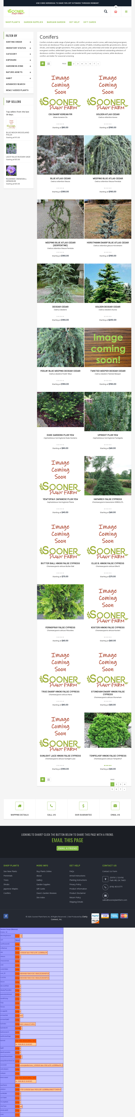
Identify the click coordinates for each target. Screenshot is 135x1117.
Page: (64, 64)
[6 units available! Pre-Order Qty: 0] (60, 479)
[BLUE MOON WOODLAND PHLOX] (10, 124)
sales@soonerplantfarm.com (114, 900)
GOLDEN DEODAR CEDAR (107, 307)
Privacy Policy (75, 884)
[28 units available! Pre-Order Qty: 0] (108, 94)
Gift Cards (41, 888)
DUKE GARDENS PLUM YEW (60, 435)
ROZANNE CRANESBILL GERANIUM (16, 180)
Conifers (7, 893)
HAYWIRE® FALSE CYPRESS (108, 499)
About (39, 875)
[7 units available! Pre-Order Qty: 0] (60, 602)
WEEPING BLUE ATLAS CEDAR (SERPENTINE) (60, 244)
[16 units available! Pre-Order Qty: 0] (108, 223)
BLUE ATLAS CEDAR (60, 178)
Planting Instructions (78, 880)
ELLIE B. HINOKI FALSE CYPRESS (107, 563)
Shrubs (6, 884)
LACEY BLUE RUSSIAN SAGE (18, 157)
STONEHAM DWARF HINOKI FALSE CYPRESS (108, 693)
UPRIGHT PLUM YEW (108, 435)
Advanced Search (15, 84)
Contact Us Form (109, 871)
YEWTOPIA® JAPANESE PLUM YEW (60, 499)
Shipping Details (76, 902)
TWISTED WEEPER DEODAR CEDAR (108, 371)
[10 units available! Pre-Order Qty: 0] (108, 479)
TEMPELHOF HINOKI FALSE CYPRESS (107, 756)
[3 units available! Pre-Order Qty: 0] (108, 730)
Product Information (78, 888)
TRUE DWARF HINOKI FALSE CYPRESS (60, 691)
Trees (6, 880)
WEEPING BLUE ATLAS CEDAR (108, 178)
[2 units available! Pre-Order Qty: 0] (108, 287)
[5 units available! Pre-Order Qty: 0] (108, 415)
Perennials (8, 875)
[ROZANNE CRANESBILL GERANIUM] (10, 170)
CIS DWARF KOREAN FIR (60, 114)
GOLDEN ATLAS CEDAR (108, 114)
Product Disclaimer (77, 893)
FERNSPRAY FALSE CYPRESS (60, 627)
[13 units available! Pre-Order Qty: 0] (108, 163)
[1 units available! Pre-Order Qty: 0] (60, 94)
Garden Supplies (43, 884)
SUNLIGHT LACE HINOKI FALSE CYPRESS (60, 756)
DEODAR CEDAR (60, 307)
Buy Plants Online (44, 871)
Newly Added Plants (17, 90)
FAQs (71, 871)
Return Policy (75, 897)
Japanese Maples (11, 888)
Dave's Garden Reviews (47, 893)
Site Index (41, 897)
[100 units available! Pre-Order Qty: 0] (60, 409)
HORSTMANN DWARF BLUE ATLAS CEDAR (108, 242)
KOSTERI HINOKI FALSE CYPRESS (108, 627)
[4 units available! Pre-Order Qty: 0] (60, 223)
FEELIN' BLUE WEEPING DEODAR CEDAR (60, 371)
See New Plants (10, 871)
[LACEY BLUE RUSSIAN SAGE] (10, 148)
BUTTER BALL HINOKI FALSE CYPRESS (60, 563)
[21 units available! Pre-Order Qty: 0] (60, 159)
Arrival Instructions (77, 875)
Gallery (39, 880)
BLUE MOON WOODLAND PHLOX (17, 133)
